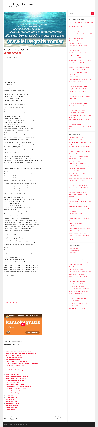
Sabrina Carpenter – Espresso (76, 112)
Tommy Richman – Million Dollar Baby (79, 119)
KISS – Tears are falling (12, 382)
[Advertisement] (35, 69)
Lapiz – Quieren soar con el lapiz (15, 380)
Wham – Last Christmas (12, 374)
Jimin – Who (72, 98)
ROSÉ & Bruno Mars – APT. (76, 43)
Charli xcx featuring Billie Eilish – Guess (79, 93)
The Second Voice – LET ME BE (77, 26)
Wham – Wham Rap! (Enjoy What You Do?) (18, 378)
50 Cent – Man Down (11, 401)
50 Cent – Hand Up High (12, 393)
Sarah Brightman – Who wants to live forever (18, 386)
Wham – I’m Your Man (12, 372)
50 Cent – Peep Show (12, 407)
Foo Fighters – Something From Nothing (79, 67)
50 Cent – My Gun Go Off (13, 405)
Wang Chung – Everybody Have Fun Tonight (18, 351)
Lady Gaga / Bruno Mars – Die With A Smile (80, 89)
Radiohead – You (10, 367)
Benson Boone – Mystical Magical (78, 45)
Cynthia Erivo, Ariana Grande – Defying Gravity (81, 53)
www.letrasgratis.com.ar (19, 4)
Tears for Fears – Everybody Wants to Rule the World (21, 353)
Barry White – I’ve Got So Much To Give (17, 388)
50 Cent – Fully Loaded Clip (14, 391)
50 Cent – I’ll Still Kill (11, 397)
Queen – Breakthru (11, 349)
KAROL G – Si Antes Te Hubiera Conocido (80, 96)
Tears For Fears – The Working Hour (16, 370)
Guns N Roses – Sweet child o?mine (16, 384)
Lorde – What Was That (75, 48)
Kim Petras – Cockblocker (76, 124)
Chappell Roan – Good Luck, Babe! (78, 84)
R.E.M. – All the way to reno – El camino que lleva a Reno (22, 363)
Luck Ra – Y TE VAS (74, 122)
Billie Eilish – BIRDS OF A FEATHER (78, 86)
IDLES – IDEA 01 (73, 101)
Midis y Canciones (74, 250)
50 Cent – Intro (10, 399)
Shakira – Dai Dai (73, 29)
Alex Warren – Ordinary (75, 40)
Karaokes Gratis (73, 252)
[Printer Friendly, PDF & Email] (10, 57)
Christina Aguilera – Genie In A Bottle (16, 361)
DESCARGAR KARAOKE (10, 302)
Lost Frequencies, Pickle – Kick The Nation (80, 65)
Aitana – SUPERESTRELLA (76, 38)
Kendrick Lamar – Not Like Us (77, 110)
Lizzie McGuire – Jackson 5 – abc (15, 365)
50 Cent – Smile (10, 409)
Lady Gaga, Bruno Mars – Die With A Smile (80, 60)
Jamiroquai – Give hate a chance (15, 359)
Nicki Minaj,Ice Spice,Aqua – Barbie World (80, 79)
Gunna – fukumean (74, 76)
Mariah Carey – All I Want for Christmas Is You (81, 70)
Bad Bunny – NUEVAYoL (75, 57)
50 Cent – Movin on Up (12, 403)
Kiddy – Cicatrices (74, 55)
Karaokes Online (73, 248)
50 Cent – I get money (12, 395)
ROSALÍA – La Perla (74, 31)
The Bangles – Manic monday (14, 357)
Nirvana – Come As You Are (13, 355)
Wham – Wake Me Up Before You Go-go (17, 376)
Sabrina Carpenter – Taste (76, 81)
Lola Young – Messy (74, 50)
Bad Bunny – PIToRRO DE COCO (77, 62)
